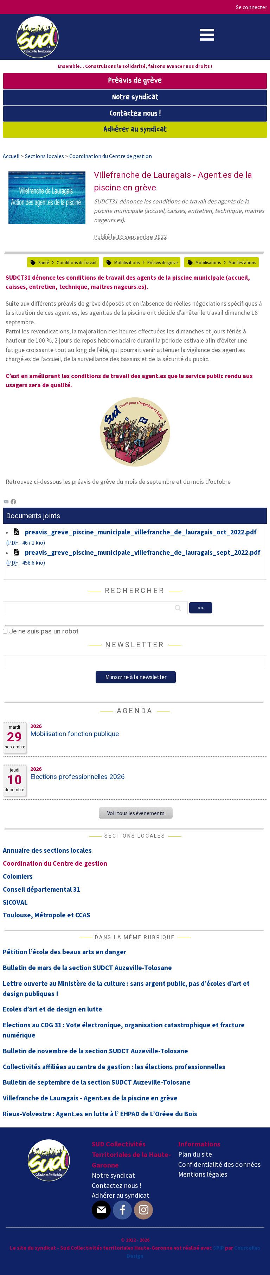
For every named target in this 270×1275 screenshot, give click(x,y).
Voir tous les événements (135, 813)
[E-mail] (101, 1210)
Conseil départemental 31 (41, 889)
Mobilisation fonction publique (74, 734)
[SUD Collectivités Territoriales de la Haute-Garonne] (37, 56)
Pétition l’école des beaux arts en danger (64, 952)
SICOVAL (15, 902)
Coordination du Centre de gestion (55, 863)
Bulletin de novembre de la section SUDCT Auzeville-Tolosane (95, 1051)
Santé (43, 262)
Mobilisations (127, 262)
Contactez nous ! (135, 114)
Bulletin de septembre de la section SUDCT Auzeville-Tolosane (97, 1082)
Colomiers (18, 876)
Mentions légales (202, 1174)
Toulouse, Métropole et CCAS (46, 915)
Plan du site (195, 1154)
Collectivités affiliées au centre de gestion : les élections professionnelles (114, 1066)
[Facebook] (13, 502)
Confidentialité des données (219, 1164)
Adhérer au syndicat (135, 130)
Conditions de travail (76, 262)
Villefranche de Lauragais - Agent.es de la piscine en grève (90, 1098)
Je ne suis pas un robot (42, 631)
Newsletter (135, 644)
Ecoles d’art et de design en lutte (52, 1009)
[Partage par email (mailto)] (6, 502)
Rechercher (135, 590)
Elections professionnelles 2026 (77, 777)
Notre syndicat (135, 97)
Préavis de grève (135, 81)
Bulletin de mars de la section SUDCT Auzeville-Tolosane (87, 967)
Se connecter (251, 7)
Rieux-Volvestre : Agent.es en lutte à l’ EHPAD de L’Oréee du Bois (100, 1114)
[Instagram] (143, 1210)
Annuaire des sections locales (47, 850)
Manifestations (242, 262)
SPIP (218, 1247)
